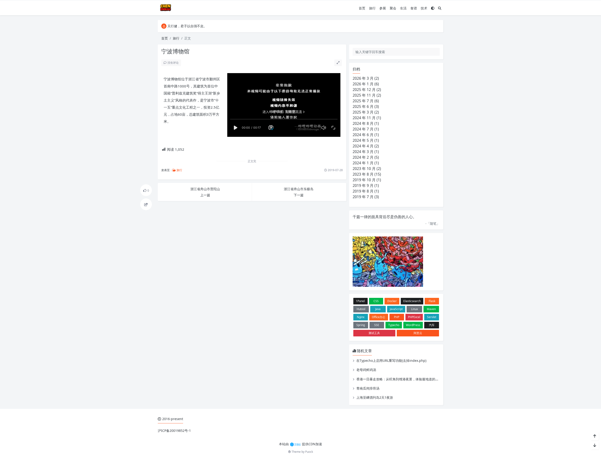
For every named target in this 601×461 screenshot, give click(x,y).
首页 (362, 8)
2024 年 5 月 (363, 140)
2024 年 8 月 (363, 123)
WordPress (413, 325)
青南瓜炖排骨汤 (367, 388)
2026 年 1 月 (363, 84)
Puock (309, 452)
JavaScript (396, 309)
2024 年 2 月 (363, 157)
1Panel (360, 301)
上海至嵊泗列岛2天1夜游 (374, 397)
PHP (396, 317)
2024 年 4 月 (363, 146)
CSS (376, 301)
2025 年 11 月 (364, 95)
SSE (376, 325)
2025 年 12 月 (364, 89)
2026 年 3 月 (363, 78)
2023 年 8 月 (363, 174)
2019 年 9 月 (363, 185)
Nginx (360, 317)
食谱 (413, 8)
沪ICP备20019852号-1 (174, 430)
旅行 (372, 8)
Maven (431, 309)
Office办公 (378, 317)
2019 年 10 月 (364, 179)
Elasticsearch (412, 301)
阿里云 (418, 333)
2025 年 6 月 (363, 106)
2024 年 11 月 (364, 117)
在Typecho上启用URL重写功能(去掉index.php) (391, 360)
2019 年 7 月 (363, 196)
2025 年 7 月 (363, 100)
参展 (382, 8)
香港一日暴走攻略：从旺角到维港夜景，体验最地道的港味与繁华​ (404, 379)
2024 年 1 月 (363, 162)
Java (378, 309)
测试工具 (374, 333)
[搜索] (439, 8)
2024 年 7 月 (363, 129)
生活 (403, 8)
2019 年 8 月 (363, 191)
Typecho (393, 325)
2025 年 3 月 (363, 112)
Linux (414, 309)
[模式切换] (432, 8)
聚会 (393, 8)
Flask (432, 301)
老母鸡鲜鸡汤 (366, 369)
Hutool (361, 309)
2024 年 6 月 (363, 134)
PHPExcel (414, 317)
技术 (424, 8)
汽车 (432, 325)
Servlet (431, 317)
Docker (392, 301)
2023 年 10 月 (364, 168)
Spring (360, 325)
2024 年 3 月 (363, 151)
